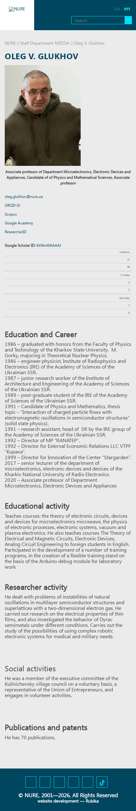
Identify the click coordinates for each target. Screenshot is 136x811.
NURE (10, 43)
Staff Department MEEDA (44, 43)
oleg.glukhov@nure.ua (24, 196)
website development (58, 801)
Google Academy (19, 223)
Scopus (11, 214)
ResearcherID (15, 231)
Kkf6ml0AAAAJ (48, 245)
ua (117, 8)
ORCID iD (12, 205)
